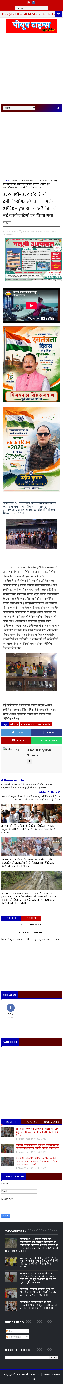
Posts (11, 1331)
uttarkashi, (8, 234)
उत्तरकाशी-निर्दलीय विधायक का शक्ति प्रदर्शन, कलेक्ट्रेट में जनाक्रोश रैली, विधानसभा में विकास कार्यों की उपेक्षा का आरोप (28, 863)
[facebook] (33, 2)
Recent (11, 1122)
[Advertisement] (31, 70)
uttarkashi (42, 180)
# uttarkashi (44, 724)
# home (14, 724)
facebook (31, 918)
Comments (51, 1122)
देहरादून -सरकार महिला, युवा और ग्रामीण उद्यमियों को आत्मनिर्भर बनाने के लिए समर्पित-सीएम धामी (37, 1147)
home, (40, 231)
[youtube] (28, 2)
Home (6, 180)
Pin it (20, 740)
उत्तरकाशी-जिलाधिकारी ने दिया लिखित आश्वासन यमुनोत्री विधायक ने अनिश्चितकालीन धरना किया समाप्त (28, 829)
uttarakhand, (50, 231)
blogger (11, 918)
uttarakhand (27, 180)
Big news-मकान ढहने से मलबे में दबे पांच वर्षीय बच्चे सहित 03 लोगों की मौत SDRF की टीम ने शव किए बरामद (39, 1262)
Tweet (21, 732)
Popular (31, 1122)
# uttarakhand (28, 724)
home (14, 180)
